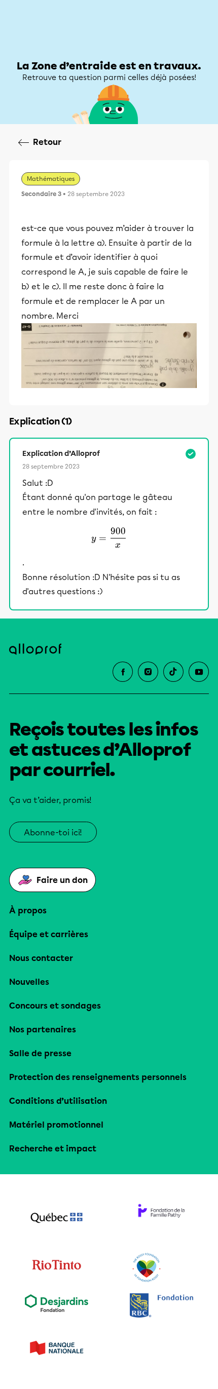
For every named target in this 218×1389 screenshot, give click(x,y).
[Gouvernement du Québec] (56, 1218)
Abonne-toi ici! (53, 832)
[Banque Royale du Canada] (161, 1306)
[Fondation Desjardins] (56, 1306)
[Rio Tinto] (56, 1268)
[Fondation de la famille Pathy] (161, 1218)
